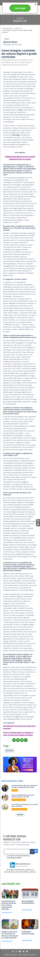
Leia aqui (20, 8)
